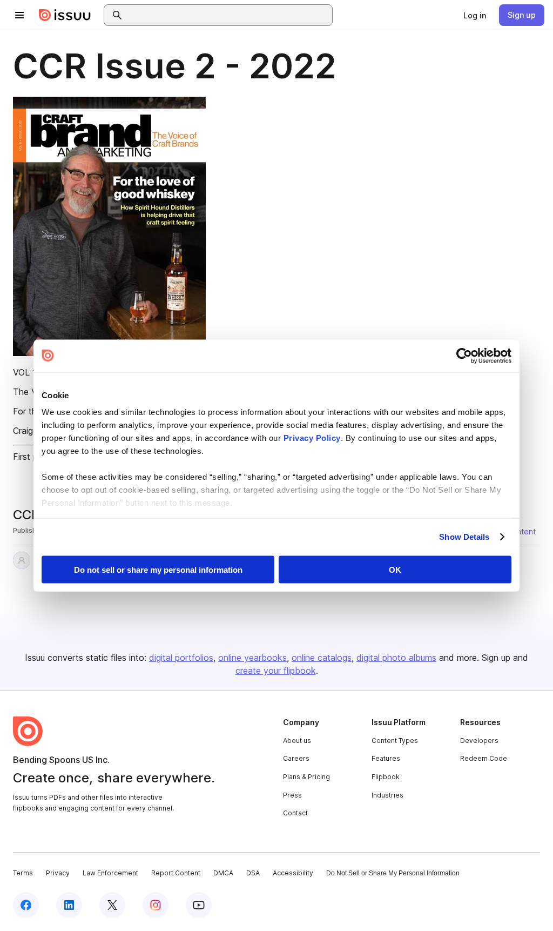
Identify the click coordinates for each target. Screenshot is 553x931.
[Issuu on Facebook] (26, 905)
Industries (387, 795)
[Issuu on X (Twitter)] (112, 905)
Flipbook (386, 777)
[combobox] (228, 15)
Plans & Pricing (306, 777)
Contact (295, 813)
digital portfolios (181, 657)
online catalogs (322, 657)
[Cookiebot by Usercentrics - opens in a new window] (464, 355)
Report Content (175, 873)
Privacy (58, 873)
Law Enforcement (110, 873)
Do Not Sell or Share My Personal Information (393, 873)
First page (32, 456)
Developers (479, 740)
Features (386, 758)
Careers (296, 758)
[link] (475, 15)
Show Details (464, 536)
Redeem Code (483, 758)
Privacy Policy (312, 438)
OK (395, 569)
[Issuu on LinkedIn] (69, 905)
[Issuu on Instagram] (155, 905)
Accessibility (293, 873)
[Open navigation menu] (19, 15)
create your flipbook (275, 670)
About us (297, 740)
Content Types (395, 740)
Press (292, 795)
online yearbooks (252, 657)
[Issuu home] (65, 15)
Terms (23, 873)
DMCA (223, 873)
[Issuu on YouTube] (199, 905)
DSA (253, 873)
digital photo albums (396, 657)
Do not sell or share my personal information (158, 569)
